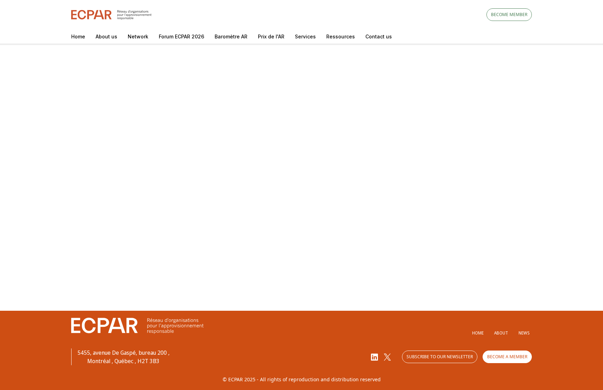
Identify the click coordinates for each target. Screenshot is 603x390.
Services (305, 36)
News (524, 333)
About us (106, 36)
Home (78, 36)
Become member (509, 14)
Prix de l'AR (271, 36)
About (501, 333)
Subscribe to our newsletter (440, 357)
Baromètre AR (231, 36)
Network (138, 36)
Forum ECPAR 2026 (181, 36)
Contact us (378, 36)
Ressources (340, 36)
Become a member (507, 357)
